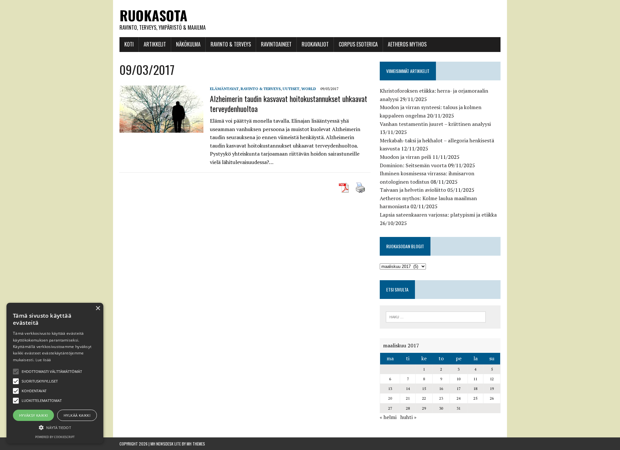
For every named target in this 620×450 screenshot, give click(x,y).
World (308, 88)
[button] (15, 371)
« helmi (388, 417)
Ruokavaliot (315, 44)
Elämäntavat (224, 88)
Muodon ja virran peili (405, 156)
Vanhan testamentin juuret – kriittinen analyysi (435, 124)
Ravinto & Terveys (231, 44)
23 (441, 398)
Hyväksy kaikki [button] (33, 415)
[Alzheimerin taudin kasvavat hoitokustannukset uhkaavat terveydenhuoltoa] (161, 128)
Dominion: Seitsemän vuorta (413, 165)
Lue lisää (43, 359)
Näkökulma (188, 44)
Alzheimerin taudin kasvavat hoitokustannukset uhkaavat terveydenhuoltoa (288, 103)
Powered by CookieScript (55, 437)
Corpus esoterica (358, 44)
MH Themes (196, 443)
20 (390, 398)
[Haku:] (436, 316)
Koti (129, 44)
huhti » (408, 417)
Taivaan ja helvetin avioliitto (413, 189)
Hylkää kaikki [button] (77, 415)
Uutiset (291, 88)
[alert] (54, 373)
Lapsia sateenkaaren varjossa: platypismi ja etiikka (438, 214)
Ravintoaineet (276, 44)
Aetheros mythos (407, 44)
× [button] (97, 308)
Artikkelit (155, 44)
